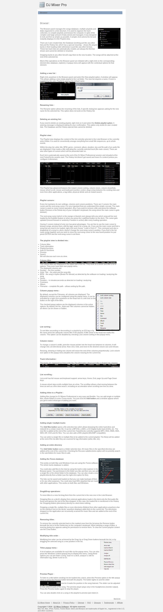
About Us (56, 603)
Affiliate (120, 603)
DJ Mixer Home (44, 603)
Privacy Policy (69, 603)
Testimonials (109, 603)
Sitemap (81, 603)
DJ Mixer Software (61, 607)
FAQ (89, 603)
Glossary (97, 603)
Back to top (117, 599)
